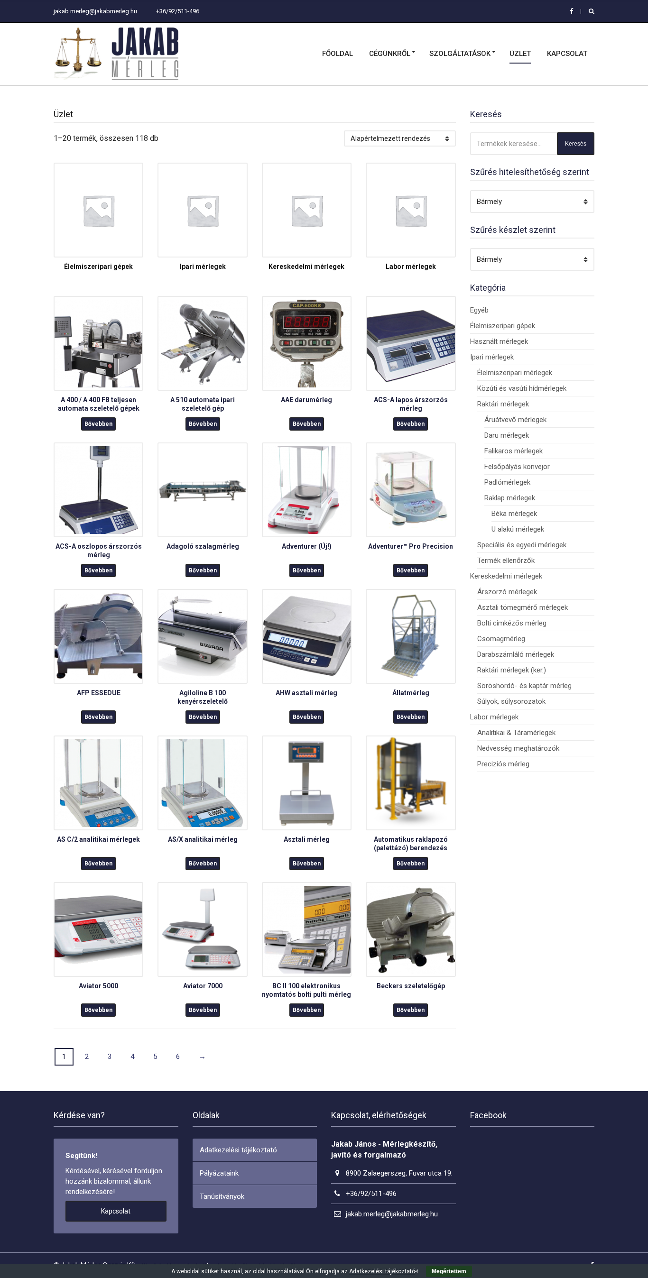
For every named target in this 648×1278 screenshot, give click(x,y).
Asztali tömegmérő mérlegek (522, 607)
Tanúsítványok (222, 1196)
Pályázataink (219, 1173)
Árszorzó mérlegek (507, 592)
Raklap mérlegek (509, 498)
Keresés (575, 143)
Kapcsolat (567, 53)
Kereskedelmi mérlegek (506, 576)
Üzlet (520, 53)
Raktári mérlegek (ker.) (511, 670)
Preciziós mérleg (503, 764)
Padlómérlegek (507, 482)
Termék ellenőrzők (506, 560)
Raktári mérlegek (503, 404)
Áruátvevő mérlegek (515, 419)
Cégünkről (389, 53)
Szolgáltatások (460, 53)
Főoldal (337, 53)
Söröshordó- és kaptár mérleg (524, 685)
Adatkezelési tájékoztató (238, 1150)
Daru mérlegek (506, 435)
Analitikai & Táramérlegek (516, 732)
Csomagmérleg (501, 638)
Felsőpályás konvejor (517, 466)
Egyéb (479, 310)
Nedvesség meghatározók (518, 748)
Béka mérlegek (514, 513)
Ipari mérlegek (492, 357)
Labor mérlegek (494, 717)
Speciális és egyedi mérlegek (521, 545)
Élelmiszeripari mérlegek (514, 372)
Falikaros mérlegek (513, 451)
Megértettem (449, 1271)
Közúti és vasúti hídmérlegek (521, 388)
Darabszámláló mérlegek (515, 654)
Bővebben (98, 424)
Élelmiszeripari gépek (502, 326)
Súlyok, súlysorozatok (511, 701)
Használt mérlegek (499, 341)
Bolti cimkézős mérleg (511, 623)
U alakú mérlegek (517, 529)
